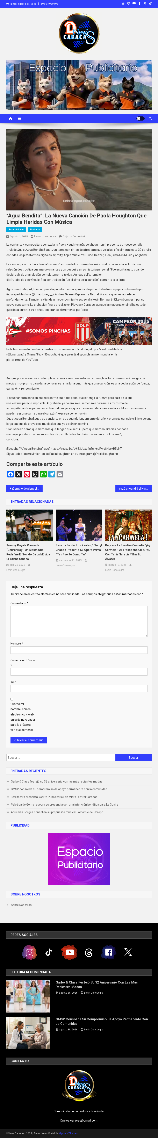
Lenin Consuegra (45, 236)
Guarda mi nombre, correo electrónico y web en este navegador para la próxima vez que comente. (22, 717)
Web (13, 682)
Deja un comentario (74, 236)
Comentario (19, 603)
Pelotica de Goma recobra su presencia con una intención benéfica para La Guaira (64, 804)
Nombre (16, 643)
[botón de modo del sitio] (140, 118)
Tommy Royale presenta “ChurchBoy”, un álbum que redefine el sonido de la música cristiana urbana (28, 552)
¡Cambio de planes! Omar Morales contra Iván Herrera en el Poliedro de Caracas (27, 488)
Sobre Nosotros (49, 3)
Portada (35, 229)
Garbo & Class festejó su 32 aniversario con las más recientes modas (56, 781)
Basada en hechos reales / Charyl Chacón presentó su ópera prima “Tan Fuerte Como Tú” (79, 550)
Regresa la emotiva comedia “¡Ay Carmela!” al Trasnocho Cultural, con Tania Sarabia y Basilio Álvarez (127, 552)
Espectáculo (16, 229)
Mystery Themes (68, 1133)
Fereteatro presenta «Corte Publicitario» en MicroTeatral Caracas (54, 797)
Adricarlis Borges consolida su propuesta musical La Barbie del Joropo (57, 812)
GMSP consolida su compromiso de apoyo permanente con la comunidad (59, 789)
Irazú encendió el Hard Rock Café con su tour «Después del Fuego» (135, 488)
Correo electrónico (22, 663)
